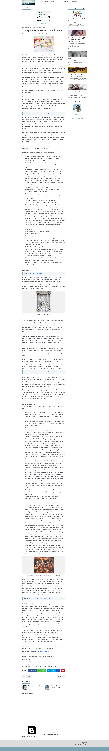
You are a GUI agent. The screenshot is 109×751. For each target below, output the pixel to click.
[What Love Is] (77, 56)
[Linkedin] (58, 670)
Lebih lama (61, 676)
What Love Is (71, 59)
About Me (74, 1)
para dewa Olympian (43, 651)
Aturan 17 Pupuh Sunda (75, 74)
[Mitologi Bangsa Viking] (24, 687)
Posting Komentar (50, 34)
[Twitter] (53, 670)
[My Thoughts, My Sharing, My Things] (28, 2)
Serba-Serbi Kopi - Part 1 (75, 92)
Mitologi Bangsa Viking (36, 274)
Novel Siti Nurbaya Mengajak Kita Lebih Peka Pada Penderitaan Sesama (76, 39)
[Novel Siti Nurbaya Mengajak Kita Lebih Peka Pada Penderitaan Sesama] (77, 36)
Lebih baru (26, 676)
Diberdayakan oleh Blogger (49, 734)
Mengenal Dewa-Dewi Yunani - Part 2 (40, 114)
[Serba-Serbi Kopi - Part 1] (77, 90)
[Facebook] (76, 744)
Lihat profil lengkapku (77, 118)
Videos (47, 1)
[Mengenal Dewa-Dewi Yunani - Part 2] (47, 687)
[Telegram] (49, 670)
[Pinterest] (63, 670)
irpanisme (77, 114)
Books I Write (54, 1)
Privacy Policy (65, 1)
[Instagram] (83, 744)
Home (41, 1)
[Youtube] (86, 744)
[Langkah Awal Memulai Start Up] (77, 17)
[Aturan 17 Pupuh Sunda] (77, 72)
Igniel (35, 736)
